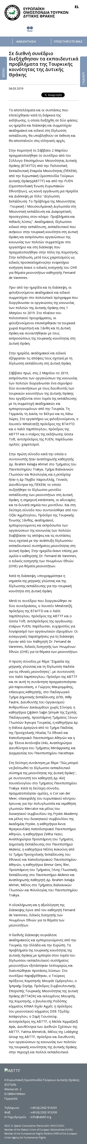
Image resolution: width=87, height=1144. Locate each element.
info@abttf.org (41, 1117)
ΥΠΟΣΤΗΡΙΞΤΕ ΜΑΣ (68, 41)
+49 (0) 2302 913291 (44, 1108)
